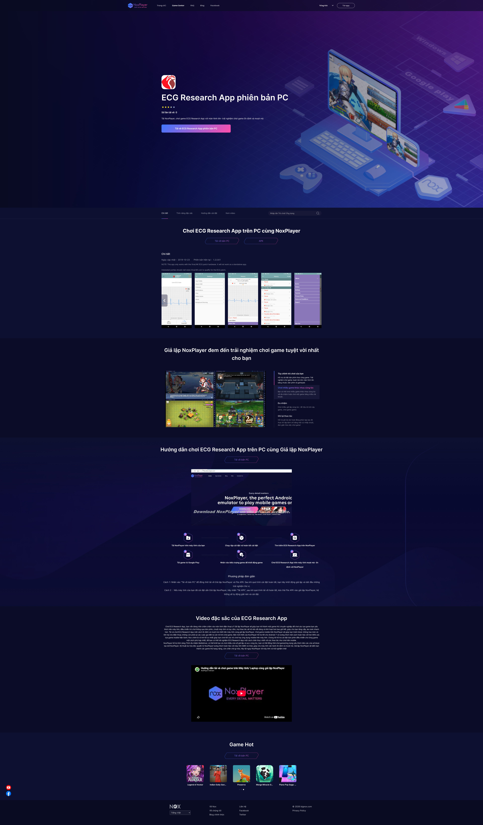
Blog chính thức (216, 814)
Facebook (214, 5)
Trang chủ (161, 5)
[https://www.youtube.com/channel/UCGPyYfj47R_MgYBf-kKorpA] (8, 787)
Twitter (242, 814)
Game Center (178, 5)
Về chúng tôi (215, 810)
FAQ (192, 5)
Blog (202, 5)
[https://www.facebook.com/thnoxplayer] (8, 793)
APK (261, 241)
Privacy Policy (299, 810)
